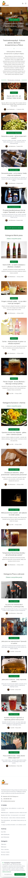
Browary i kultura (14, 170)
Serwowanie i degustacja (14, 133)
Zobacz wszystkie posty (14, 238)
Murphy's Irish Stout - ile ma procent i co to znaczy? (13, 815)
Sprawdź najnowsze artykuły (14, 228)
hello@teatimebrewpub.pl (9, 801)
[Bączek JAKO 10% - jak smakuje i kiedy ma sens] (14, 91)
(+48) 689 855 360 (7, 798)
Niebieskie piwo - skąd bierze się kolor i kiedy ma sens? (14, 812)
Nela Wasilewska (5, 834)
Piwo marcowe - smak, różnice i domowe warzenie (13, 817)
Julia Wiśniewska (5, 837)
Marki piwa (14, 92)
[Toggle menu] (25, 3)
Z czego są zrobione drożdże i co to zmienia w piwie (13, 824)
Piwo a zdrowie (14, 19)
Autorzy (3, 829)
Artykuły (4, 805)
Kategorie (4, 841)
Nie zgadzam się (8, 874)
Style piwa (3, 844)
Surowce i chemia (14, 429)
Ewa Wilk (3, 832)
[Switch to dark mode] (22, 3)
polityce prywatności (6, 871)
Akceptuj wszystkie (20, 874)
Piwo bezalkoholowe (14, 207)
